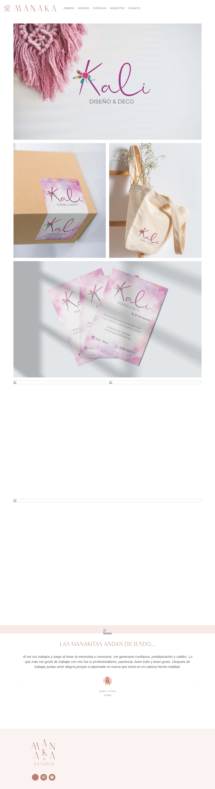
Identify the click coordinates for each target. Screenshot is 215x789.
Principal (69, 8)
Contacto (134, 8)
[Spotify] (52, 777)
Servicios (83, 8)
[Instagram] (43, 777)
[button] (16, 683)
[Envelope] (35, 777)
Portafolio (99, 8)
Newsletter (117, 8)
